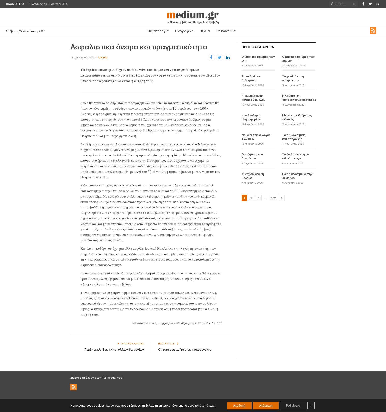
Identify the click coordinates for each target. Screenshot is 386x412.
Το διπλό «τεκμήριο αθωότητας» (295, 156)
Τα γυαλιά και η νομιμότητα (293, 78)
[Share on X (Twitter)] (219, 57)
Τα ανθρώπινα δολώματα (251, 78)
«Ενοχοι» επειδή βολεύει (253, 176)
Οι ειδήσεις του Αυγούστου (252, 156)
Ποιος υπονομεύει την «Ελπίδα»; (297, 176)
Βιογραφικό (184, 31)
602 (273, 198)
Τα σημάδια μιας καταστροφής (293, 137)
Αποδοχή (239, 405)
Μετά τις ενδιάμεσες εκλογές (297, 117)
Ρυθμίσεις (293, 405)
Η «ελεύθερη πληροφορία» (251, 117)
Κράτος (103, 57)
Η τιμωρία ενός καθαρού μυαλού (253, 97)
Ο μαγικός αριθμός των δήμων (298, 58)
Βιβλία (205, 31)
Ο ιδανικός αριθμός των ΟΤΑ (48, 4)
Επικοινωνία (226, 31)
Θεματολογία (158, 31)
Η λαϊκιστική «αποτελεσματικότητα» (299, 97)
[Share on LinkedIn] (227, 57)
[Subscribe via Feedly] (373, 32)
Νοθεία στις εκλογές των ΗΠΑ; (256, 137)
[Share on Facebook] (211, 57)
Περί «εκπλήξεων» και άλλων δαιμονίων (114, 349)
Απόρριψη (266, 405)
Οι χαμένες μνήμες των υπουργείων (184, 349)
